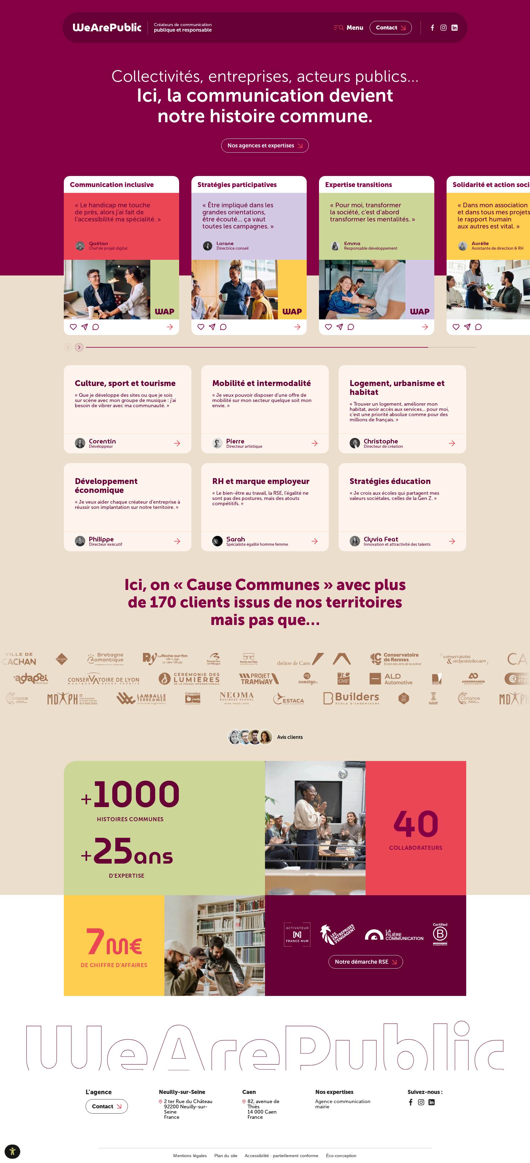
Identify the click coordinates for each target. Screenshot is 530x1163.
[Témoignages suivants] (79, 347)
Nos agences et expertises (261, 145)
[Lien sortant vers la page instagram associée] (443, 28)
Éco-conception (341, 1155)
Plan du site (226, 1155)
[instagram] (421, 1102)
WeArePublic (106, 27)
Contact (386, 27)
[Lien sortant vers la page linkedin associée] (454, 28)
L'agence (99, 1092)
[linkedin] (431, 1102)
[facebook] (411, 1102)
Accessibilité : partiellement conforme (281, 1155)
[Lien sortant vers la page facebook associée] (432, 28)
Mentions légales (190, 1155)
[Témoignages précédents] (68, 347)
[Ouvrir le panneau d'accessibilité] (12, 1152)
